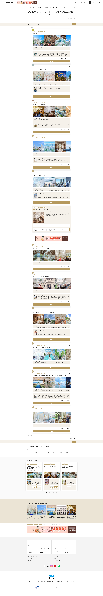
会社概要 (30, 581)
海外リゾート (66, 7)
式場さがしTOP (31, 7)
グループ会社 (66, 581)
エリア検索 (39, 7)
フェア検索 (45, 7)
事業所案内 (43, 581)
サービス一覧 (36, 581)
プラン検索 (52, 7)
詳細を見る (51, 61)
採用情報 (72, 581)
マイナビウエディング (30, 524)
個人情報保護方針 (59, 581)
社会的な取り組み (50, 581)
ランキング (40, 524)
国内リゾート (59, 7)
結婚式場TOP (36, 524)
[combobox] (81, 2)
